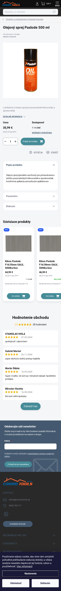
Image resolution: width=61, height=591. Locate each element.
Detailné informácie (12, 117)
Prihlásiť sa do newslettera (18, 464)
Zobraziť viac (30, 406)
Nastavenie (31, 573)
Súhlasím (45, 583)
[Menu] (57, 3)
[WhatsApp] (5, 513)
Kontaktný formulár (18, 524)
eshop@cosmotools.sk (19, 499)
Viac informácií (24, 566)
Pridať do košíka (30, 141)
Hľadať (54, 12)
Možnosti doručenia (42, 133)
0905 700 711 (15, 505)
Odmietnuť (15, 583)
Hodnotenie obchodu (30, 317)
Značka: (9, 37)
